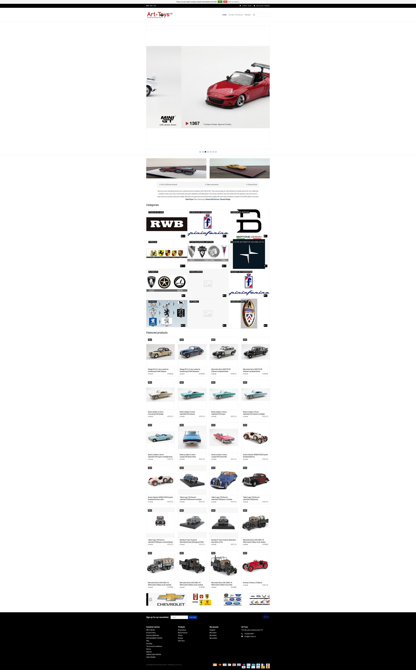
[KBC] (258, 664)
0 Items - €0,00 (247, 6)
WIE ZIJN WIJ (150, 630)
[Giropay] (262, 664)
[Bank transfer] (257, 667)
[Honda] (254, 599)
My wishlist (213, 638)
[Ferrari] (192, 599)
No (225, 2)
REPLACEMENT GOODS (154, 638)
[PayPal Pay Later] (267, 667)
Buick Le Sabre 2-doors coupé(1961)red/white (219, 456)
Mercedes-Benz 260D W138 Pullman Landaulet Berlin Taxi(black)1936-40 (252, 370)
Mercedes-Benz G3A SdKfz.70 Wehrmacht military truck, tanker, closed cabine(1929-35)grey (254, 541)
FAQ (147, 641)
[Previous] (150, 88)
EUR (147, 6)
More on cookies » (234, 2)
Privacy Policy (151, 633)
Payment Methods (152, 635)
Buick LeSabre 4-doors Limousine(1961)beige (155, 413)
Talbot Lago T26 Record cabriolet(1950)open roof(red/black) (160, 541)
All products (182, 630)
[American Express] (253, 664)
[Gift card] (267, 664)
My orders (213, 633)
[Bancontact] (229, 664)
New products (182, 633)
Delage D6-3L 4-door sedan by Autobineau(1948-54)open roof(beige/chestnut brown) (158, 370)
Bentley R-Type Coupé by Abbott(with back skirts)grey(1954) (192, 541)
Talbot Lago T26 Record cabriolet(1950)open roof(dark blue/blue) (221, 498)
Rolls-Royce (190, 199)
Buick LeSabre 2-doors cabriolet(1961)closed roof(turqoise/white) (187, 413)
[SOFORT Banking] (234, 664)
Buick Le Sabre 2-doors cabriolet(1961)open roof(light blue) (160, 456)
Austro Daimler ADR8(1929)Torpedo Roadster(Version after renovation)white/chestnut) (160, 498)
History (148, 649)
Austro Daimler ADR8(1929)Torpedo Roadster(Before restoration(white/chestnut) (255, 456)
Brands (248, 15)
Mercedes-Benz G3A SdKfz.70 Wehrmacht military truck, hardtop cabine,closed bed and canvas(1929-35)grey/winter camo (160, 584)
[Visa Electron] (238, 664)
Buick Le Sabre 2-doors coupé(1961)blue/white (188, 456)
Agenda (149, 652)
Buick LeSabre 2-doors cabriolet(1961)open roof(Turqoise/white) (219, 413)
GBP (151, 6)
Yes (220, 2)
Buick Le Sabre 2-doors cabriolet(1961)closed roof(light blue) (254, 413)
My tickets (213, 635)
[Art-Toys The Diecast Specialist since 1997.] (168, 15)
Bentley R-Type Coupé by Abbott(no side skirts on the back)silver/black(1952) (223, 541)
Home (224, 15)
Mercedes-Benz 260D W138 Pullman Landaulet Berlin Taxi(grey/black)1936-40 (220, 370)
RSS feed (181, 641)
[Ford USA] (223, 599)
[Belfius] (248, 664)
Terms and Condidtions (154, 646)
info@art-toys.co (250, 636)
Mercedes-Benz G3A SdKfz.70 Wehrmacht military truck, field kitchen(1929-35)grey (221, 584)
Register (212, 630)
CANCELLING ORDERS (153, 654)
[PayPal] (262, 667)
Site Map (149, 644)
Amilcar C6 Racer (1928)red (252, 583)
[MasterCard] (219, 664)
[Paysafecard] (253, 667)
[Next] (265, 88)
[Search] (254, 15)
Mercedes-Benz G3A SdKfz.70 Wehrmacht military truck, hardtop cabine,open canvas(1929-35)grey (191, 584)
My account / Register (263, 6)
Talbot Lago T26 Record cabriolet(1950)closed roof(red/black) (251, 498)
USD (155, 6)
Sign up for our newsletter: (157, 617)
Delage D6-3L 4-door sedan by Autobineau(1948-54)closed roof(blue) (190, 370)
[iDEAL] (214, 664)
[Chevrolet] (161, 599)
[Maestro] (243, 664)
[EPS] (243, 667)
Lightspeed (178, 664)
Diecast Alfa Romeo (212, 199)
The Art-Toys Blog (235, 15)
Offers (180, 635)
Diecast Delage (225, 199)
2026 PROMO (150, 657)
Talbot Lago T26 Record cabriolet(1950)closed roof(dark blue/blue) (191, 498)
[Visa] (224, 664)
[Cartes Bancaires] (248, 667)
